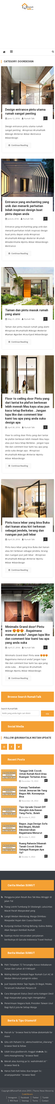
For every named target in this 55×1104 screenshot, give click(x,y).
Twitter (36, 1097)
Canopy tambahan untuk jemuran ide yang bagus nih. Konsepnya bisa (33, 792)
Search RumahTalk (9, 708)
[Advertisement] (27, 32)
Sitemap (25, 1100)
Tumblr (45, 1097)
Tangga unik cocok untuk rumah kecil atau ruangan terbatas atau (33, 773)
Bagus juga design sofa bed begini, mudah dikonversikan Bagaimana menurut (33, 828)
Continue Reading (19, 145)
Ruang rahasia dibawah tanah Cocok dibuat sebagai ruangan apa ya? (32, 848)
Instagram (12, 1097)
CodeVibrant (27, 1094)
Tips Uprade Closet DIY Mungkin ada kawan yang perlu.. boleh (32, 810)
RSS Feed (14, 1100)
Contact (45, 1100)
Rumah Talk (29, 118)
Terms (35, 1100)
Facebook (25, 1097)
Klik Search (47, 714)
